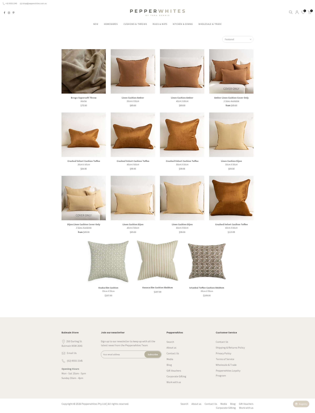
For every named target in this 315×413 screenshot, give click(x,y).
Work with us (174, 382)
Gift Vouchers (174, 370)
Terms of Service (225, 359)
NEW (95, 24)
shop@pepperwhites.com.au (35, 3)
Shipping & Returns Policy (230, 347)
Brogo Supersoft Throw (83, 97)
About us (171, 347)
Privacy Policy (223, 353)
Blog (169, 364)
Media (170, 359)
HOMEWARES (111, 24)
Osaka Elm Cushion (108, 287)
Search (170, 341)
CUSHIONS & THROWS (135, 24)
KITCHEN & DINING (183, 24)
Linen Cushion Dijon (231, 161)
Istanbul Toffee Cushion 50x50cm (206, 287)
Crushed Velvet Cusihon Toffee (231, 224)
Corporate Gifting (176, 376)
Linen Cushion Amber (133, 97)
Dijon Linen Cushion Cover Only (83, 224)
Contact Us (173, 353)
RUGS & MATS (160, 24)
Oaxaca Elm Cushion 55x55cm (157, 287)
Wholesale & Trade (226, 364)
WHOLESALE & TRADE (210, 24)
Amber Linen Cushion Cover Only (231, 97)
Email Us (72, 353)
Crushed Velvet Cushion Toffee (83, 161)
